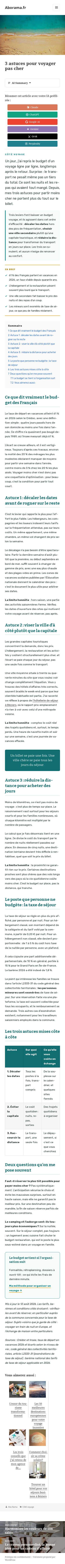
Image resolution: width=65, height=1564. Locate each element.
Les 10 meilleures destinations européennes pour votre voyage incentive (38, 1415)
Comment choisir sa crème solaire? (38, 1455)
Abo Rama (13, 1506)
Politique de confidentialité (17, 1557)
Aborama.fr (15, 7)
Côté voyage (28, 1506)
